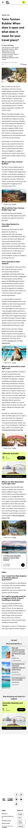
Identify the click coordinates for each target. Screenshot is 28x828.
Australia (20, 826)
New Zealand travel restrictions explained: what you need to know (18, 667)
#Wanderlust (16, 682)
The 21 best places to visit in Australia (18, 679)
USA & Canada (20, 822)
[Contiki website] (10, 799)
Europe (20, 814)
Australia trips (12, 341)
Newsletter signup (6, 820)
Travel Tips (6, 15)
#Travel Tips (15, 658)
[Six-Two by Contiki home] (7, 2)
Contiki (14, 204)
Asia (19, 817)
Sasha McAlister (9, 45)
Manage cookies (6, 823)
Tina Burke (15, 684)
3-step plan (22, 276)
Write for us (4, 813)
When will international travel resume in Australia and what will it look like (18, 652)
